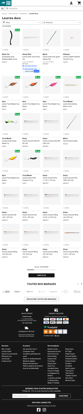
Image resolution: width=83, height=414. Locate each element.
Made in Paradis (53, 383)
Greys (24, 138)
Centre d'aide (6, 351)
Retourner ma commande (6, 357)
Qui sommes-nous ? (30, 349)
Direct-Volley (52, 356)
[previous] (78, 284)
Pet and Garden (71, 356)
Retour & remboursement (32, 358)
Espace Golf (52, 358)
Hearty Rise (26, 54)
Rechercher (13, 8)
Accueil (4, 13)
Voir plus (41, 275)
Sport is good (70, 368)
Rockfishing (23, 13)
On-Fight (68, 351)
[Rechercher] (7, 8)
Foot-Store (51, 361)
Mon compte (6, 349)
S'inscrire (63, 396)
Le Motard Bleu (53, 380)
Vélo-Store (69, 378)
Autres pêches (13, 13)
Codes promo (6, 361)
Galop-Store (52, 363)
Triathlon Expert (71, 375)
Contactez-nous (26, 316)
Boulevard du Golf (54, 351)
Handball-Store (53, 368)
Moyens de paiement (30, 363)
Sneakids (68, 366)
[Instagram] (44, 410)
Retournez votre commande (26, 336)
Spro (4, 101)
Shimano (66, 54)
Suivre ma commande (9, 354)
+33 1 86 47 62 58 (27, 323)
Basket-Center (53, 349)
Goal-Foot (51, 366)
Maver (45, 54)
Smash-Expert (70, 361)
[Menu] (2, 8)
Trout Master (68, 101)
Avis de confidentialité (31, 368)
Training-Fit (69, 370)
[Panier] (79, 3)
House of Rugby (53, 370)
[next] (81, 284)
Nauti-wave (69, 349)
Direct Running (53, 354)
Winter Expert (70, 380)
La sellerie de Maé (54, 378)
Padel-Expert (70, 354)
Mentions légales (29, 361)
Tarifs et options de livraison (33, 366)
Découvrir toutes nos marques (41, 299)
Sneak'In (68, 363)
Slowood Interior (71, 358)
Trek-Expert (69, 373)
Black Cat (5, 54)
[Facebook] (39, 410)
